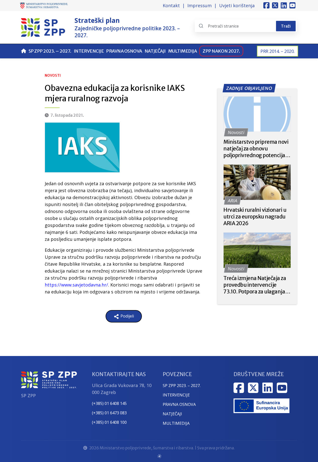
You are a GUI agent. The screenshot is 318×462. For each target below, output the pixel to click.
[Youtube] (292, 5)
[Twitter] (275, 5)
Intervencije (89, 51)
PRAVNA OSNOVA (179, 404)
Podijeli (126, 316)
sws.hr (159, 456)
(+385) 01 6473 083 (109, 413)
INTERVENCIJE (176, 395)
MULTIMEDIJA (176, 423)
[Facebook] (266, 5)
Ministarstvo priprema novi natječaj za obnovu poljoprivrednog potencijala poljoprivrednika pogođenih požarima (256, 149)
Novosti (53, 75)
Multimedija (182, 51)
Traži (286, 26)
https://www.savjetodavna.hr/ (76, 285)
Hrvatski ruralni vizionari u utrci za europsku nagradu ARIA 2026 (254, 217)
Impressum (199, 5)
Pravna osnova (124, 51)
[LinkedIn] (283, 5)
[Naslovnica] (23, 51)
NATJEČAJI (172, 414)
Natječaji (155, 51)
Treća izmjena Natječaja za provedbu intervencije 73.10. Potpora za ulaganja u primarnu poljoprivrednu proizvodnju (256, 285)
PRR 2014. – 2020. (277, 51)
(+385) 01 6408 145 (109, 403)
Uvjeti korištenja (237, 5)
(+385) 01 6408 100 (109, 422)
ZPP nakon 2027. (221, 51)
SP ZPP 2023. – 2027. (50, 51)
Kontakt (171, 5)
